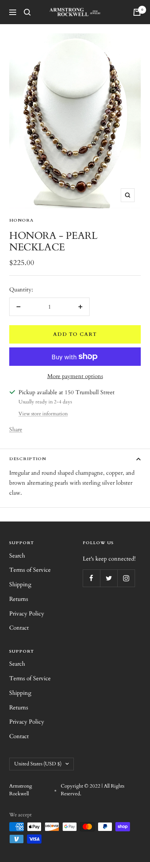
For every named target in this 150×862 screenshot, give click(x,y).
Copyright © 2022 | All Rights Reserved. (92, 790)
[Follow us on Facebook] (91, 578)
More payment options (75, 376)
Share (15, 429)
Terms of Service (30, 570)
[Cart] (137, 12)
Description (27, 459)
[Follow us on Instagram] (126, 578)
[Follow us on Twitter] (108, 578)
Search (17, 555)
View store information (43, 413)
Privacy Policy (26, 613)
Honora (21, 220)
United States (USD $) (38, 763)
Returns (18, 599)
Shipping (20, 584)
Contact (19, 628)
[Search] (27, 12)
